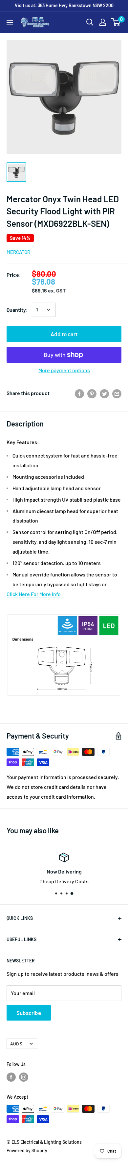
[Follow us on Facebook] (11, 1076)
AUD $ (16, 1043)
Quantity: (17, 310)
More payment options (64, 370)
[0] (116, 22)
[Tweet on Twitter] (104, 393)
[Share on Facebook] (79, 393)
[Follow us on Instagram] (23, 1076)
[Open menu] (10, 22)
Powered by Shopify (27, 1150)
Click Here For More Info (34, 594)
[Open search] (90, 22)
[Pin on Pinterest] (91, 393)
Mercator (18, 252)
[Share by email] (116, 393)
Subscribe (28, 1012)
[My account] (102, 22)
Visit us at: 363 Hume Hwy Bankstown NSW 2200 (64, 5)
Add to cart (64, 334)
